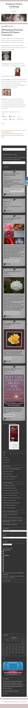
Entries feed (5, 457)
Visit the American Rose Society (11, 261)
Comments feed (6, 459)
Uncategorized (8, 130)
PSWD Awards (15, 133)
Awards (12, 130)
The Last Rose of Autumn (8, 471)
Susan (4, 485)
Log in (4, 454)
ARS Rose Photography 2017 (9, 478)
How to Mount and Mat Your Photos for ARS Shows (12, 190)
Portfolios (5, 516)
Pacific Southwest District (20, 130)
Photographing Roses (7, 473)
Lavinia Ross (5, 492)
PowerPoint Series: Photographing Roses (11, 468)
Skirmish (25, 701)
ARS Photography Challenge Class (10, 476)
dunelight (5, 488)
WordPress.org (6, 462)
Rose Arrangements (11, 485)
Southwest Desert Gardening (14, 5)
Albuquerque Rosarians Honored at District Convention (12, 32)
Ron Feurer (20, 133)
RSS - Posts (5, 693)
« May (4, 658)
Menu (14, 11)
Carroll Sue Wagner (16, 135)
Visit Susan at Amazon (9, 415)
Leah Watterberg (8, 133)
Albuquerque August (11, 505)
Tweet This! (8, 194)
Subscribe (6, 166)
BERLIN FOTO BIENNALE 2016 (9, 423)
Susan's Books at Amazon (8, 548)
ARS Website (7, 358)
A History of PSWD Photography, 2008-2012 (12, 517)
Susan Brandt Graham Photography (10, 514)
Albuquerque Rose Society (6, 132)
